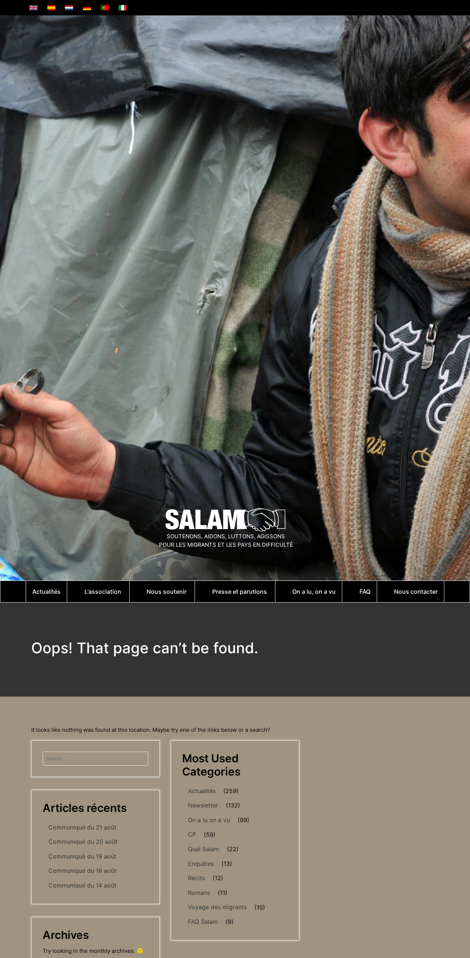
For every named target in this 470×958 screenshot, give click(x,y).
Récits (196, 878)
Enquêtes (201, 863)
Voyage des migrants (217, 907)
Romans (199, 892)
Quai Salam (203, 849)
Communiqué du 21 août (82, 827)
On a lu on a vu (209, 820)
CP (192, 834)
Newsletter (203, 805)
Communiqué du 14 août (82, 885)
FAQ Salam (203, 921)
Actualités (202, 791)
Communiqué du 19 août (82, 856)
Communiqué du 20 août (83, 841)
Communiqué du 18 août (82, 870)
